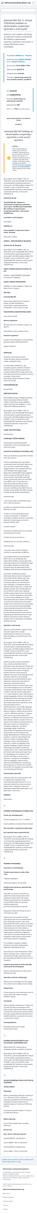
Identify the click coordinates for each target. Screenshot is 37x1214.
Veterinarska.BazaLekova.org (17, 3)
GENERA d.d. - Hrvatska (23, 56)
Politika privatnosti (8, 1197)
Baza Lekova (6, 1193)
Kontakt (5, 1209)
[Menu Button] (18, 10)
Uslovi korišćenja (8, 1201)
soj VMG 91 (18, 124)
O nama (5, 1205)
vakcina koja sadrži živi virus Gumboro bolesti (19, 119)
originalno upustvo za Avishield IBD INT (21, 166)
